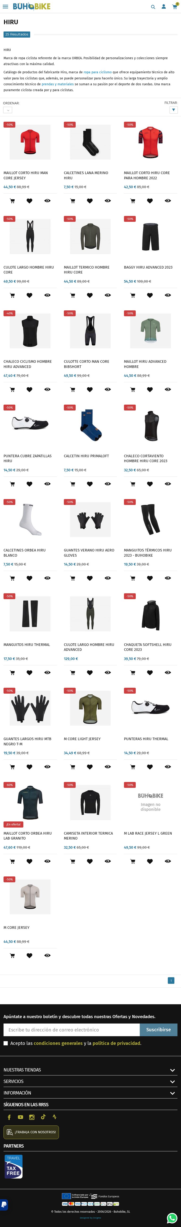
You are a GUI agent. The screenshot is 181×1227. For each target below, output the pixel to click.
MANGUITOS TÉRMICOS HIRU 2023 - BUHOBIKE (148, 553)
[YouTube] (20, 1117)
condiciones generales (58, 1043)
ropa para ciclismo (98, 72)
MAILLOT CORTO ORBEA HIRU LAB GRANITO (28, 836)
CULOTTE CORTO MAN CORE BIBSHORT (86, 364)
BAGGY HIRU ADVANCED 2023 (148, 267)
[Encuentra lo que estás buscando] (153, 7)
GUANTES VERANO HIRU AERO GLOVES (89, 553)
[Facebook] (9, 1117)
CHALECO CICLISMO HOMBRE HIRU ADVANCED (28, 364)
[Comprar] (12, 201)
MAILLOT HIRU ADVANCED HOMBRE (145, 364)
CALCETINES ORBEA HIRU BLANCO (25, 553)
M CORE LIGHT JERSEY (82, 739)
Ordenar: (11, 103)
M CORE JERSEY (16, 927)
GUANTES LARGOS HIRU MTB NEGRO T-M (27, 741)
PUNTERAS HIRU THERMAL (146, 739)
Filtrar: (171, 102)
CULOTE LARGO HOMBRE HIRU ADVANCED (89, 647)
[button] (4, 1205)
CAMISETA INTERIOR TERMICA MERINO (88, 836)
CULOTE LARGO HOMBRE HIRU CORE (29, 270)
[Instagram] (32, 1117)
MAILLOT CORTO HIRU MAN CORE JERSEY (26, 175)
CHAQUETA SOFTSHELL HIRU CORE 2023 (148, 647)
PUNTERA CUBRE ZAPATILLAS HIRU (28, 458)
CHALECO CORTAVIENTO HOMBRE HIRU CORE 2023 (145, 458)
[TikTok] (43, 1117)
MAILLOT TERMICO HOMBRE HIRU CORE (87, 270)
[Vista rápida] (47, 201)
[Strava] (54, 1117)
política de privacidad (116, 1043)
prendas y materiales (58, 84)
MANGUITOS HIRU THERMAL (27, 644)
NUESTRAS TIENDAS (22, 1070)
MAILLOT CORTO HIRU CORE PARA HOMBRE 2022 (147, 175)
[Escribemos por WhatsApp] (170, 1216)
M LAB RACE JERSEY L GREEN (148, 833)
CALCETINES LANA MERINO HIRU (86, 175)
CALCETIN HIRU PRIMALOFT (86, 456)
